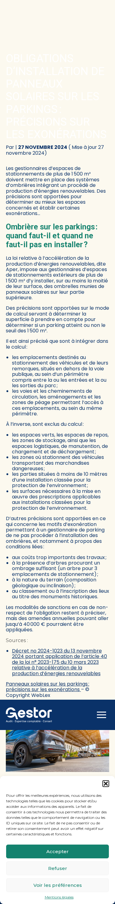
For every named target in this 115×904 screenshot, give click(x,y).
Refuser (57, 868)
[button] (106, 784)
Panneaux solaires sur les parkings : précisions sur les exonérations (47, 686)
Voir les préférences (57, 885)
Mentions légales (59, 897)
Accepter (57, 851)
